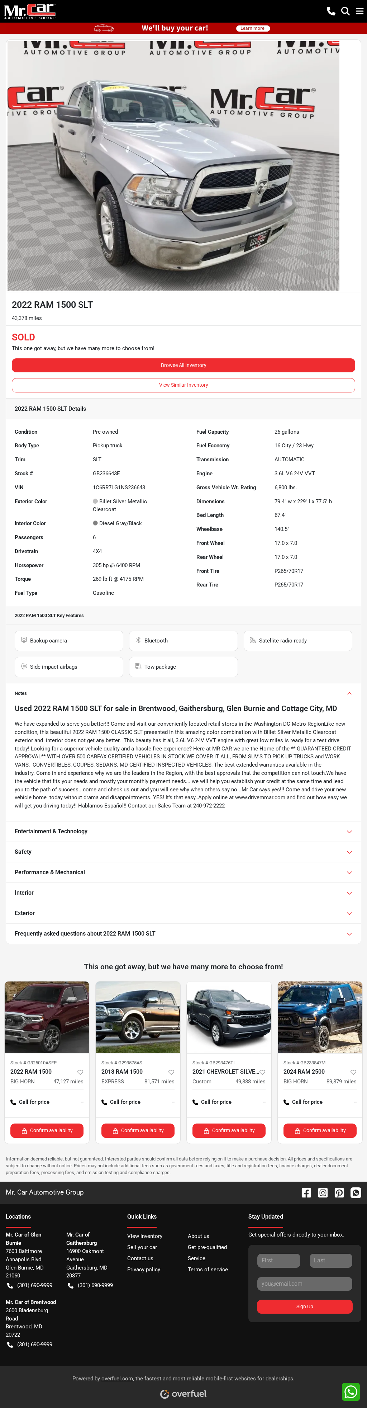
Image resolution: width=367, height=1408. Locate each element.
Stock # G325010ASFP (33, 1062)
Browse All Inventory (183, 365)
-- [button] (82, 1102)
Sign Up (304, 1306)
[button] (331, 11)
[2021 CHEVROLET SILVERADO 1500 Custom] (229, 1017)
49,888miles (250, 1081)
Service (196, 1258)
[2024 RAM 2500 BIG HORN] (320, 1017)
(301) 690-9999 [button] (34, 1285)
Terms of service (208, 1269)
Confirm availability (51, 1130)
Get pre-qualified (207, 1247)
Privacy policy (143, 1269)
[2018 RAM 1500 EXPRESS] (138, 1017)
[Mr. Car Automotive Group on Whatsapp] (353, 1192)
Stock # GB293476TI (213, 1062)
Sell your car (142, 1247)
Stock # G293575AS (121, 1062)
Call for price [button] (34, 1102)
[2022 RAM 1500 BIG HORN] (47, 1017)
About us (198, 1236)
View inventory (144, 1236)
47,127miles (68, 1081)
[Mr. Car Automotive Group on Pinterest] (336, 1192)
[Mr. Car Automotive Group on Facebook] (303, 1192)
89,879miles (342, 1081)
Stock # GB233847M (304, 1062)
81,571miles (159, 1081)
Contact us (140, 1258)
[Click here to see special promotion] (183, 28)
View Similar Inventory (183, 385)
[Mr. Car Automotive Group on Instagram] (320, 1192)
